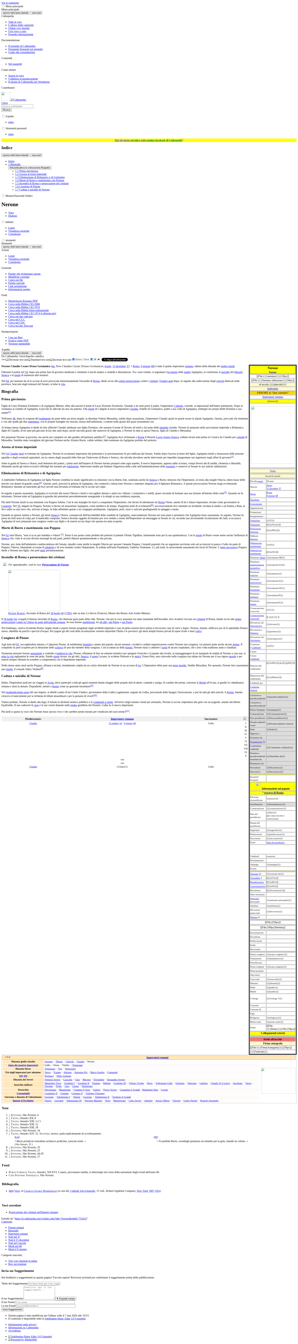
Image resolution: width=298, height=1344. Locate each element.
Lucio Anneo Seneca (167, 437)
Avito (107, 1100)
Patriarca (254, 633)
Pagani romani (16, 1227)
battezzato (272, 388)
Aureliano (237, 1083)
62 (7, 535)
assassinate (36, 653)
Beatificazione (257, 882)
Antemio (148, 1100)
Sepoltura (254, 499)
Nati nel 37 (14, 1236)
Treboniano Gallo (164, 1083)
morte (260, 481)
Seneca (5, 375)
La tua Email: (8, 1305)
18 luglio (55, 613)
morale (232, 656)
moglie (182, 665)
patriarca (254, 597)
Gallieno (204, 1083)
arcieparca (255, 589)
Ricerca (6, 110)
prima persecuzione (129, 381)
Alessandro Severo (116, 1079)
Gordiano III (120, 1083)
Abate (262, 557)
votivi (198, 631)
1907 (151, 1190)
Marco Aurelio (97, 1072)
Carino (75, 1086)
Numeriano (87, 1086)
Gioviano (49, 1097)
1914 (158, 1190)
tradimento (45, 418)
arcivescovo (255, 582)
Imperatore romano (272, 396)
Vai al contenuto (10, 2)
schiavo (59, 647)
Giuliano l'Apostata (95, 1093)
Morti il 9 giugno (17, 1249)
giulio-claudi (228, 366)
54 (26, 372)
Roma (269, 492)
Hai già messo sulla (148, 140)
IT (156, 1137)
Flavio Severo (110, 1089)
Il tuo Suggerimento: (12, 1298)
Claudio (134, 408)
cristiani (154, 381)
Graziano (87, 1097)
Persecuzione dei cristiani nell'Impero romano (33, 1212)
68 (277, 495)
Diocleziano (50, 1089)
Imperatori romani (157, 1057)
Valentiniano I (63, 1097)
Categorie (6, 1221)
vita (63, 384)
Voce (17, 1190)
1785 (68, 613)
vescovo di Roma (274, 792)
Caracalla (67, 1079)
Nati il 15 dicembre (18, 1239)
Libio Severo (135, 1100)
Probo (59, 1086)
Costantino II (51, 1093)
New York (142, 1190)
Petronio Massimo (93, 1100)
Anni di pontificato (276, 842)
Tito (60, 1068)
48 (14, 418)
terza (175, 665)
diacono (254, 539)
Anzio (269, 485)
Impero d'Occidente (23, 1100)
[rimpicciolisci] (17, 359)
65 (17, 644)
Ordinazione (256, 543)
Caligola (178, 405)
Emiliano (180, 1083)
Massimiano (65, 1089)
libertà (202, 682)
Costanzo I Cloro (82, 1089)
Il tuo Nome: (8, 1302)
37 (280, 488)
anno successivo (229, 547)
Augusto (49, 1061)
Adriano (68, 1072)
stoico (138, 656)
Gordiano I (69, 1083)
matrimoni (33, 421)
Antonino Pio (80, 1072)
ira (139, 665)
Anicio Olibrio (162, 1100)
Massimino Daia (150, 1089)
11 (127, 711)
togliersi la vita (64, 653)
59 (18, 506)
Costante (64, 1093)
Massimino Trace (53, 1083)
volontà (240, 437)
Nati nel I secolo (17, 1243)
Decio (150, 1083)
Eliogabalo (99, 1079)
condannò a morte (103, 702)
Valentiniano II (102, 1097)
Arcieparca (255, 640)
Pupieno (96, 1083)
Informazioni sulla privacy (22, 1324)
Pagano (272, 372)
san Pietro (113, 622)
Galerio (96, 1089)
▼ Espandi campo (65, 1298)
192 (21, 1076)
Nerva (48, 1072)
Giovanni (58, 1100)
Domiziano (70, 1068)
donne (236, 644)
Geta (77, 1079)
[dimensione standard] (39, 359)
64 (7, 381)
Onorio (48, 1100)
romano (189, 366)
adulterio (49, 547)
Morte (253, 494)
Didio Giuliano (64, 1076)
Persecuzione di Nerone (55, 564)
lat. (53, 366)
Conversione (256, 504)
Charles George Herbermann (40, 1190)
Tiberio (59, 1061)
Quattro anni (166, 381)
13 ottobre (114, 723)
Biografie (13, 1230)
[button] (3, 6)
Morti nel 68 (15, 1246)
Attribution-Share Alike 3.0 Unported (65, 1318)
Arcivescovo (256, 625)
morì (21, 453)
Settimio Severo (52, 1079)
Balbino (107, 1083)
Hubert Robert (16, 613)
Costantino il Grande (130, 1089)
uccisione (172, 372)
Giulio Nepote (190, 1100)
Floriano (49, 1086)
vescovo (254, 575)
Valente (76, 1097)
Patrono (253, 917)
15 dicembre (272, 488)
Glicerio (177, 1100)
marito (9, 669)
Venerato (254, 874)
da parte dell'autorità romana (49, 622)
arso (36, 705)
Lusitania (6, 506)
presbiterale (255, 546)
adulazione (73, 466)
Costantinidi (23, 1093)
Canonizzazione (257, 886)
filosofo (238, 372)
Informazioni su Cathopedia (23, 1327)
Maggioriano (119, 1100)
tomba (73, 705)
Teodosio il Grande (121, 1097)
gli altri (103, 622)
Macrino (87, 1079)
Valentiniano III (74, 1100)
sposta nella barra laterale (15, 13)
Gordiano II (83, 1083)
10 (95, 695)
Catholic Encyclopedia (82, 1190)
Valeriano (192, 1083)
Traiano (57, 1072)
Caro (67, 1086)
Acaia (50, 682)
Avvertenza (14, 1330)
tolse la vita (7, 656)
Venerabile (255, 878)
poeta (95, 656)
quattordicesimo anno (17, 692)
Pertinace (49, 1076)
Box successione (17, 1264)
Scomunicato (256, 742)
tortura (128, 647)
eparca (253, 604)
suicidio (225, 372)
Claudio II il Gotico (220, 1083)
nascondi (36, 13)
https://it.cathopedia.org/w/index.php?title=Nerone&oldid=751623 (51, 1218)
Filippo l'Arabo (136, 1083)
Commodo (112, 1072)
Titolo (273, 471)
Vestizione (255, 520)
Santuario (254, 898)
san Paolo (127, 622)
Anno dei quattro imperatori (23, 1065)
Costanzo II (77, 1093)
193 (25, 1076)
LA (17, 1137)
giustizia (170, 466)
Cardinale (256, 647)
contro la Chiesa (25, 622)
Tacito (248, 1083)
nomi (164, 647)
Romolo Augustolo (209, 1100)
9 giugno (271, 495)
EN (11, 1191)
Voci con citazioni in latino (22, 1260)
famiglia (164, 427)
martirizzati (89, 622)
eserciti (220, 381)
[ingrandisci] (60, 359)
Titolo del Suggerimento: (14, 1283)
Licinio (164, 1089)
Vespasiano (77, 1065)
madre (187, 372)
